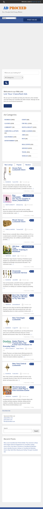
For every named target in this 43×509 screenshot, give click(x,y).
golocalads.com (8, 419)
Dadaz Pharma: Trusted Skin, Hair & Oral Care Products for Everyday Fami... (17, 343)
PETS (23, 138)
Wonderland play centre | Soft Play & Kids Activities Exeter (20, 388)
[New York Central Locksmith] (7, 371)
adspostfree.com (8, 418)
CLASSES (7, 123)
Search (6, 428)
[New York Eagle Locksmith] (7, 325)
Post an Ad (32, 20)
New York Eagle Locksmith (18, 319)
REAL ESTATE (26, 144)
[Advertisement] (21, 46)
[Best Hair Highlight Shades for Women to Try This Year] (7, 302)
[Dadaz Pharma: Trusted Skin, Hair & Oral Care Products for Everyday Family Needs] (7, 343)
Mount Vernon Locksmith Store (18, 221)
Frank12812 (15, 373)
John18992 (15, 279)
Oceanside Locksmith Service (19, 272)
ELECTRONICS (8, 137)
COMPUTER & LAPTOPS (11, 131)
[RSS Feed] (4, 1)
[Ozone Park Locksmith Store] (7, 179)
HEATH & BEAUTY (27, 127)
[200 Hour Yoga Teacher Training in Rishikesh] (7, 253)
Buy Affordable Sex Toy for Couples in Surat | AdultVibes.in (21, 197)
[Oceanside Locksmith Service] (7, 277)
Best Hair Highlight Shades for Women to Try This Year (20, 296)
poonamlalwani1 (16, 304)
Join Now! (8, 106)
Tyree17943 (15, 182)
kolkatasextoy (19, 204)
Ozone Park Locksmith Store (18, 169)
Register (33, 1)
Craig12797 (15, 327)
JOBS (23, 135)
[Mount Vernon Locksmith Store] (7, 227)
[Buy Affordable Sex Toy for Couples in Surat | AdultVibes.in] (7, 202)
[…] (33, 188)
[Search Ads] (6, 83)
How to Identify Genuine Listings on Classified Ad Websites (20, 448)
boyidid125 (15, 396)
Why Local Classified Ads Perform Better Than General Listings (21, 443)
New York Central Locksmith (19, 364)
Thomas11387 (19, 229)
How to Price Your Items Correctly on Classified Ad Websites (20, 446)
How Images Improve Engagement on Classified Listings (19, 444)
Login (38, 1)
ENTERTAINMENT (9, 140)
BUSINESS (7, 119)
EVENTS (24, 119)
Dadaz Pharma (20, 348)
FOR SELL (25, 123)
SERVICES (25, 148)
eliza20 (14, 255)
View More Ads (6, 410)
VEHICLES (25, 156)
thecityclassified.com (9, 421)
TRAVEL (24, 152)
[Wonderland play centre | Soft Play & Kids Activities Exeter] (7, 394)
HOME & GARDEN (27, 131)
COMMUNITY (8, 127)
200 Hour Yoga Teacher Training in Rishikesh (20, 248)
